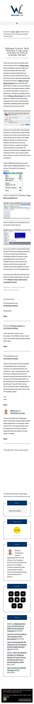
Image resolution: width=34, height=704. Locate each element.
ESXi (17, 287)
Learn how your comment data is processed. (16, 496)
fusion (14, 290)
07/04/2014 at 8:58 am (10, 305)
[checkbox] (5, 699)
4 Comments (25, 58)
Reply (5, 316)
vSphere (21, 287)
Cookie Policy (6, 696)
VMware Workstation (15, 96)
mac (17, 290)
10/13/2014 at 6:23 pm (17, 413)
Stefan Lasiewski (17, 326)
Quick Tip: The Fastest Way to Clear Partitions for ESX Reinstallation (17, 636)
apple (9, 290)
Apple (14, 287)
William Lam (14, 411)
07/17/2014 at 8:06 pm (10, 328)
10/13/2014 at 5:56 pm (10, 358)
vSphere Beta (24, 65)
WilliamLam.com (17, 10)
